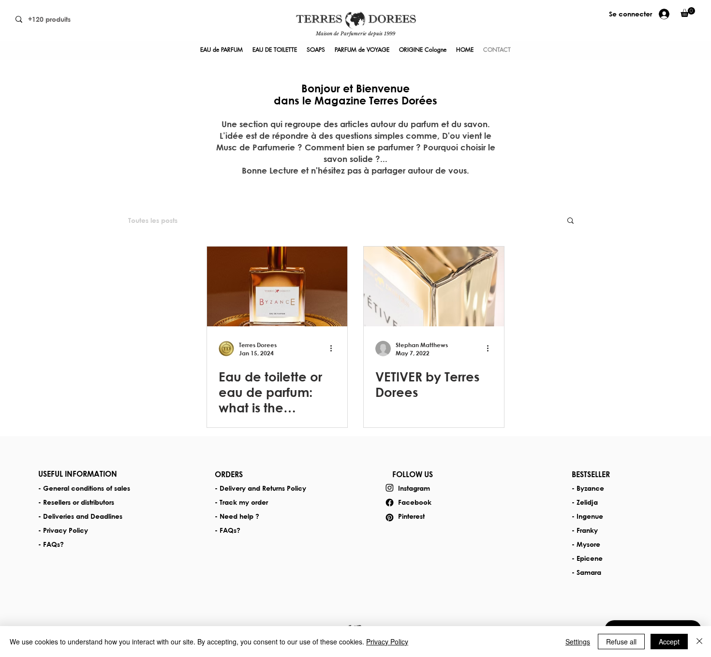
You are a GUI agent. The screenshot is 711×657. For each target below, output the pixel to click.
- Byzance (588, 488)
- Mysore (586, 544)
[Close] (699, 641)
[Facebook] (390, 502)
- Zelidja (585, 502)
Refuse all (621, 641)
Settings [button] (577, 641)
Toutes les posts (153, 220)
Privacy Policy (387, 641)
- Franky (585, 530)
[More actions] (334, 348)
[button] (570, 221)
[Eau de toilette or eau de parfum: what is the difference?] (277, 286)
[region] (355, 25)
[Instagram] (390, 487)
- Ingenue (587, 516)
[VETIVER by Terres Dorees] (434, 286)
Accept (669, 641)
